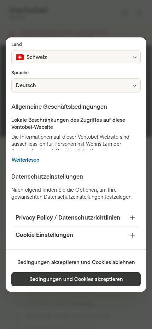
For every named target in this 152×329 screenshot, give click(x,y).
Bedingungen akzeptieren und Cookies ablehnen (76, 262)
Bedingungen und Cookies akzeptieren (76, 279)
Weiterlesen (26, 160)
